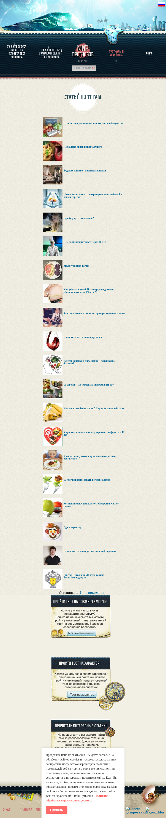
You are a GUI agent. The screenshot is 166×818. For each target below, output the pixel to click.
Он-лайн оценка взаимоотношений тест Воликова (50, 53)
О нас (7, 809)
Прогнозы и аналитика (116, 53)
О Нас (149, 53)
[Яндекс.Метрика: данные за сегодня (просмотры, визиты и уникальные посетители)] (155, 810)
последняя (96, 592)
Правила (26, 809)
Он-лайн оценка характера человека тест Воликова (16, 52)
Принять (56, 810)
